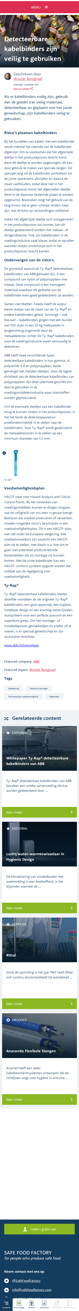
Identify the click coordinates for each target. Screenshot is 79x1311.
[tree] (46, 1304)
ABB (36, 661)
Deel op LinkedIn (21, 88)
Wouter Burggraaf (27, 78)
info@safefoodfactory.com (32, 1290)
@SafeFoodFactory (26, 1280)
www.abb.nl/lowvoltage (21, 645)
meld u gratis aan (43, 1229)
